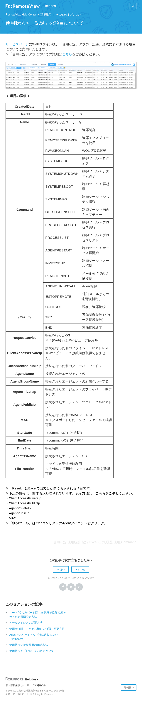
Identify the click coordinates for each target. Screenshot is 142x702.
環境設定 (46, 14)
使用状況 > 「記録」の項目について (31, 650)
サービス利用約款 (36, 685)
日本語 (127, 687)
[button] (61, 569)
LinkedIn (79, 587)
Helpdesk (51, 6)
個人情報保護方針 (15, 685)
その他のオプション (68, 14)
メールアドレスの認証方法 (26, 622)
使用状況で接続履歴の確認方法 (28, 644)
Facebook (63, 587)
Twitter (71, 587)
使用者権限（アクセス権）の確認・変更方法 (37, 628)
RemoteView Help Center (21, 14)
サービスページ (17, 44)
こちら (67, 54)
